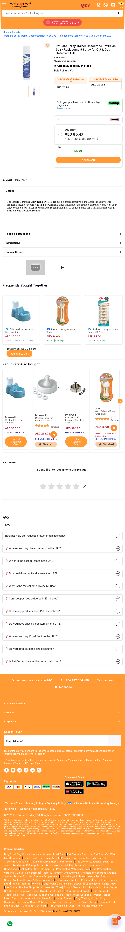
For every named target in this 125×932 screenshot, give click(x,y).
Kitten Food (100, 880)
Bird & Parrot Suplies (52, 891)
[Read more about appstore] (74, 784)
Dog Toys (19, 894)
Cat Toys (32, 894)
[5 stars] (76, 487)
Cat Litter (87, 854)
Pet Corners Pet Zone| (49, 887)
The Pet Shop (42, 868)
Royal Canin (59, 854)
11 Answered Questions (65, 61)
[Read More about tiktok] (39, 770)
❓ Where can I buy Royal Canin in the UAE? (31, 636)
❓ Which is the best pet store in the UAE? (30, 560)
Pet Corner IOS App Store (28, 865)
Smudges (16, 858)
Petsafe (16, 32)
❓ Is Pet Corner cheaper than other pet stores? (33, 661)
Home (6, 32)
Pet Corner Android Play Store (63, 865)
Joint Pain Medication (95, 887)
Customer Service (14, 703)
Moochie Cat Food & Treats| (56, 894)
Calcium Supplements (46, 876)
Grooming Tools (29, 891)
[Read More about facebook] (6, 770)
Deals (41, 858)
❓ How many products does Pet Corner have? (33, 611)
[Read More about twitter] (26, 770)
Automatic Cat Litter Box (39, 898)
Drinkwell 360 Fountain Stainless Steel (74, 420)
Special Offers (14, 252)
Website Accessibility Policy (37, 808)
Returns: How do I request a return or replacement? (35, 535)
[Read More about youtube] (13, 770)
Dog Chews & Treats (78, 891)
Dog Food (10, 854)
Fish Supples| (32, 872)
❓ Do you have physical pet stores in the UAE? (33, 623)
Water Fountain (65, 898)
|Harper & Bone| (32, 880)
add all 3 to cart (19, 353)
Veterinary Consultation (87, 858)
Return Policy (84, 803)
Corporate (10, 721)
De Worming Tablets (67, 880)
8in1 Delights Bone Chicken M (105, 412)
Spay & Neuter (72, 887)
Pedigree (25, 883)
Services (9, 712)
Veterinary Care (27, 902)
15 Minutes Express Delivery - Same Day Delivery (67, 902)
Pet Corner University (90, 905)
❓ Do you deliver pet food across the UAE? (31, 573)
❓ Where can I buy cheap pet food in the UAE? (33, 548)
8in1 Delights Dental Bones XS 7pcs (103, 330)
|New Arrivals (52, 858)
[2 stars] (51, 487)
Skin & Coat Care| (74, 883)
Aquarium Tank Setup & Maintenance (52, 861)
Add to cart (88, 160)
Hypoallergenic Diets (73, 876)
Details (10, 190)
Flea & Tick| (30, 858)
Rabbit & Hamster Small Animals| (61, 872)
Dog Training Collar (86, 898)
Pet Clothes (74, 854)
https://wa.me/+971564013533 (66, 911)
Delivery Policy (56, 803)
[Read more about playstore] (97, 784)
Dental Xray (109, 883)
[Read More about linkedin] (32, 770)
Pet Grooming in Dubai (62, 905)
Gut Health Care (53, 883)
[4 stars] (68, 487)
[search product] (118, 13)
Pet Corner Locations (88, 861)
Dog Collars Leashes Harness (34, 854)
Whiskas (37, 883)
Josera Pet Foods (97, 876)
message (65, 687)
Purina (15, 883)
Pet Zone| (87, 880)
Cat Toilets (26, 868)
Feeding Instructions (18, 233)
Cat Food (99, 854)
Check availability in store (74, 65)
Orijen (8, 880)
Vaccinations (92, 883)
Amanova (48, 880)
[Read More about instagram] (19, 770)
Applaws (18, 880)
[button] (62, 267)
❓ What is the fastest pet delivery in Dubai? (30, 586)
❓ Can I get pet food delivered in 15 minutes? (31, 598)
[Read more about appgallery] (74, 791)
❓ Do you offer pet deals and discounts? (29, 648)
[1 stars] (43, 487)
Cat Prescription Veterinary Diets (70, 868)
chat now (107, 680)
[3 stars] (60, 487)
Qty (59, 147)
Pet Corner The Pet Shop (20, 887)
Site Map (10, 808)
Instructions (13, 242)
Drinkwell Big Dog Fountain (19, 330)
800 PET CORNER (77, 680)
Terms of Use (75, 760)
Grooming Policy (106, 803)
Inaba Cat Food (82, 894)
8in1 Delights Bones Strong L (61, 330)
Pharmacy (67, 858)
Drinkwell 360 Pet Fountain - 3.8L (44, 419)
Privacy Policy (34, 763)
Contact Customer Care (16, 442)
